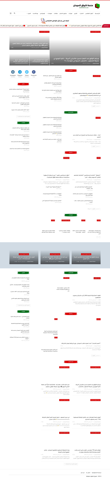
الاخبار (82, 13)
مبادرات (83, 220)
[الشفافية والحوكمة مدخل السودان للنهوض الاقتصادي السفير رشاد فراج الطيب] (65, 119)
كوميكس (42, 13)
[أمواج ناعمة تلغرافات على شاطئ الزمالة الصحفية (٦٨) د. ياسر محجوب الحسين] (39, 58)
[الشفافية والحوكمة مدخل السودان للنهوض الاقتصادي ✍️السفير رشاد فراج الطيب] (65, 134)
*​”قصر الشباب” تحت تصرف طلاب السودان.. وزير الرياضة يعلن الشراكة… (81, 343)
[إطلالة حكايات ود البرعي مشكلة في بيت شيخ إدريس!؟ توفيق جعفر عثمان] (94, 224)
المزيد (29, 13)
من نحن (82, 472)
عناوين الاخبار (63, 13)
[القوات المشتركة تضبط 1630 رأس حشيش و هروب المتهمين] (86, 285)
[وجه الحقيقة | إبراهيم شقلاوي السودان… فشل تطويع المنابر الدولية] (55, 440)
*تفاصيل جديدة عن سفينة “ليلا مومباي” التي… (51, 200)
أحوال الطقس (89, 13)
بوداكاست (35, 13)
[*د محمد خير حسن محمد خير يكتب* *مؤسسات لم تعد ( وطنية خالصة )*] (33, 136)
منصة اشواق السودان (95, 31)
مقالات (56, 13)
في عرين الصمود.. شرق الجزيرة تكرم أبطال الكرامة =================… (20, 61)
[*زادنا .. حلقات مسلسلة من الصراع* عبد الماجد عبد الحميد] (86, 125)
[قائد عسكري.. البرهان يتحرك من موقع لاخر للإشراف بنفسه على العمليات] (62, 281)
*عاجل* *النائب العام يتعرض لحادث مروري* (20, 109)
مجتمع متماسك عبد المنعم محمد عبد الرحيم (19, 148)
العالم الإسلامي (96, 76)
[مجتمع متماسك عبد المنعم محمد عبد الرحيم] (33, 150)
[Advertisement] (39, 5)
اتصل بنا (88, 472)
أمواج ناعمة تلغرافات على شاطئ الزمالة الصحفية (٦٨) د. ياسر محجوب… (40, 61)
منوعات (50, 13)
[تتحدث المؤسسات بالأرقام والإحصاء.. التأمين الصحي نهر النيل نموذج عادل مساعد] (33, 286)
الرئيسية (97, 13)
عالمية (98, 157)
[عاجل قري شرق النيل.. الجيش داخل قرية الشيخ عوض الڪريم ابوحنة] (33, 104)
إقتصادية (98, 117)
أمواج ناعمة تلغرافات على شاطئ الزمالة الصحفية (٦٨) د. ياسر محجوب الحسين (68, 26)
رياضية (98, 319)
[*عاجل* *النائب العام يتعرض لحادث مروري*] (33, 111)
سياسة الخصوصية (96, 472)
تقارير (75, 13)
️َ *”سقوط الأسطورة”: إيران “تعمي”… (53, 187)
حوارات (70, 13)
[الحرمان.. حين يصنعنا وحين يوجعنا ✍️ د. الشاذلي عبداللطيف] (48, 224)
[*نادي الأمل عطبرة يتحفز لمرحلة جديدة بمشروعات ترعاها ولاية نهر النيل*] (49, 342)
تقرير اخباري (66, 157)
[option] (71, 228)
